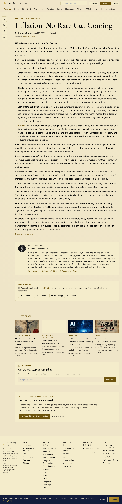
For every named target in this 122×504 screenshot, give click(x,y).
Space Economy (49, 466)
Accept (114, 500)
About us (66, 445)
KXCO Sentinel (41, 296)
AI (43, 9)
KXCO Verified (108, 451)
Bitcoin (21, 126)
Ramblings (47, 485)
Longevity (47, 482)
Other (75, 271)
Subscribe (110, 380)
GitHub (55, 271)
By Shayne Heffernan (23, 33)
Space (59, 9)
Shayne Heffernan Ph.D (39, 248)
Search (25, 454)
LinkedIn (34, 271)
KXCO (46, 288)
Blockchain (69, 9)
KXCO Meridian (26, 296)
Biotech (80, 9)
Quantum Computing (51, 448)
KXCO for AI (72, 296)
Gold (29, 9)
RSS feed (26, 460)
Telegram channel (92, 448)
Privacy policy (68, 460)
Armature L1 (107, 463)
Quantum (50, 9)
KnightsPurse (108, 457)
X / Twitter (89, 445)
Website (65, 271)
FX (23, 9)
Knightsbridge (111, 9)
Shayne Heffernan (29, 18)
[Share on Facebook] (4, 31)
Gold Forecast (48, 454)
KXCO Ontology (57, 296)
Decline (102, 500)
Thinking (46, 469)
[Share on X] (4, 19)
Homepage (27, 445)
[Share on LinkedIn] (4, 25)
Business (45, 271)
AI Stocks (46, 445)
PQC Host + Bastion (110, 460)
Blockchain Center (26, 36)
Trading (7, 9)
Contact (66, 457)
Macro (45, 475)
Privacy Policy (8, 501)
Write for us (105, 3)
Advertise (66, 454)
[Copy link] (4, 37)
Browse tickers (28, 457)
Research (98, 9)
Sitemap (26, 463)
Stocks (16, 9)
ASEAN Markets (49, 458)
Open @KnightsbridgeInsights (36, 416)
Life (44, 488)
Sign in (115, 3)
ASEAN (89, 9)
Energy (37, 9)
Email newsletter (89, 452)
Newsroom (67, 466)
